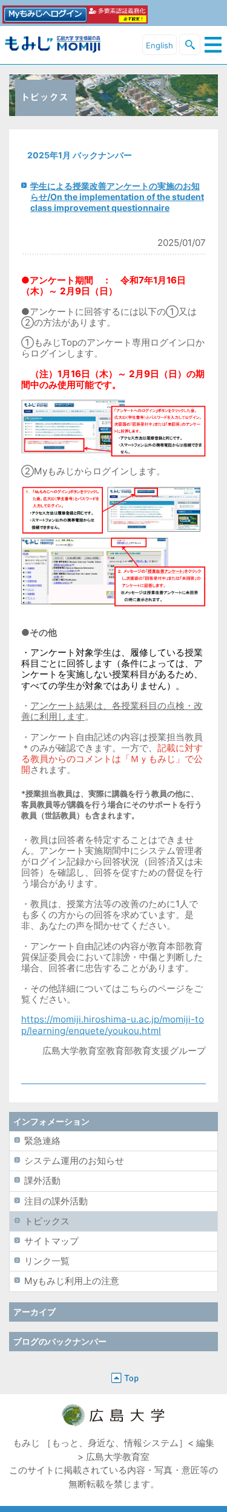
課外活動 (42, 1180)
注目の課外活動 (56, 1201)
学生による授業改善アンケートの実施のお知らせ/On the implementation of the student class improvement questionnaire (117, 197)
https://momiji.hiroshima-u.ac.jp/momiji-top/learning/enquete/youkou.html (112, 1024)
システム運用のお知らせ (74, 1160)
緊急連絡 (42, 1140)
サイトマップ (51, 1241)
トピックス (47, 1221)
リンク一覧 (47, 1261)
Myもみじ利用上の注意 (71, 1281)
